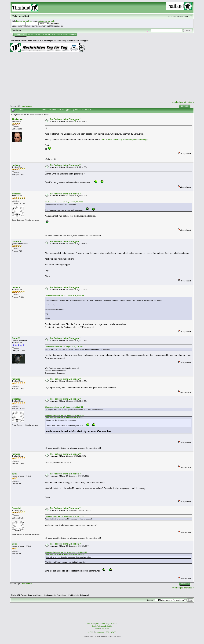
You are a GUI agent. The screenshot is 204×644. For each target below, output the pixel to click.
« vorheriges (177, 102)
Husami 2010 (99, 632)
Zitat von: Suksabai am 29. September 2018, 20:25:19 (66, 552)
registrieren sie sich (45, 21)
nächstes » (189, 102)
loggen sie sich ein (24, 21)
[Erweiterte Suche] (148, 30)
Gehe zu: (150, 600)
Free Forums (105, 628)
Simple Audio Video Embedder (102, 626)
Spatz (15, 474)
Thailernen (17, 119)
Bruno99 (16, 338)
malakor (16, 165)
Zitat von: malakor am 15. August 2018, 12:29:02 (64, 407)
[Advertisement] (102, 76)
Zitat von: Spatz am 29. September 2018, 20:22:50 (64, 516)
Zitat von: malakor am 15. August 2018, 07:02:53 (64, 202)
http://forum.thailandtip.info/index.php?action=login (125, 139)
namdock (16, 241)
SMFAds (97, 628)
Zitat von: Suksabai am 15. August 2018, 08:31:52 (64, 415)
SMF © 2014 (100, 624)
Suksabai (16, 194)
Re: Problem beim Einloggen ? (65, 119)
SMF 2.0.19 (91, 624)
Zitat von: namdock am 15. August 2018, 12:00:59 (64, 295)
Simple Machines (111, 624)
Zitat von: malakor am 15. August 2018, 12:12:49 (64, 347)
